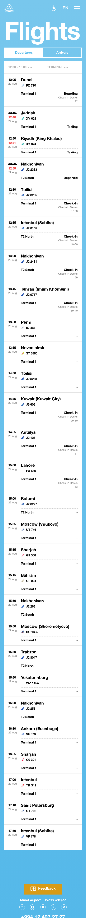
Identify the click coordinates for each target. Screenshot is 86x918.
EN (65, 7)
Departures (24, 52)
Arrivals (62, 52)
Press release (55, 900)
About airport (30, 900)
